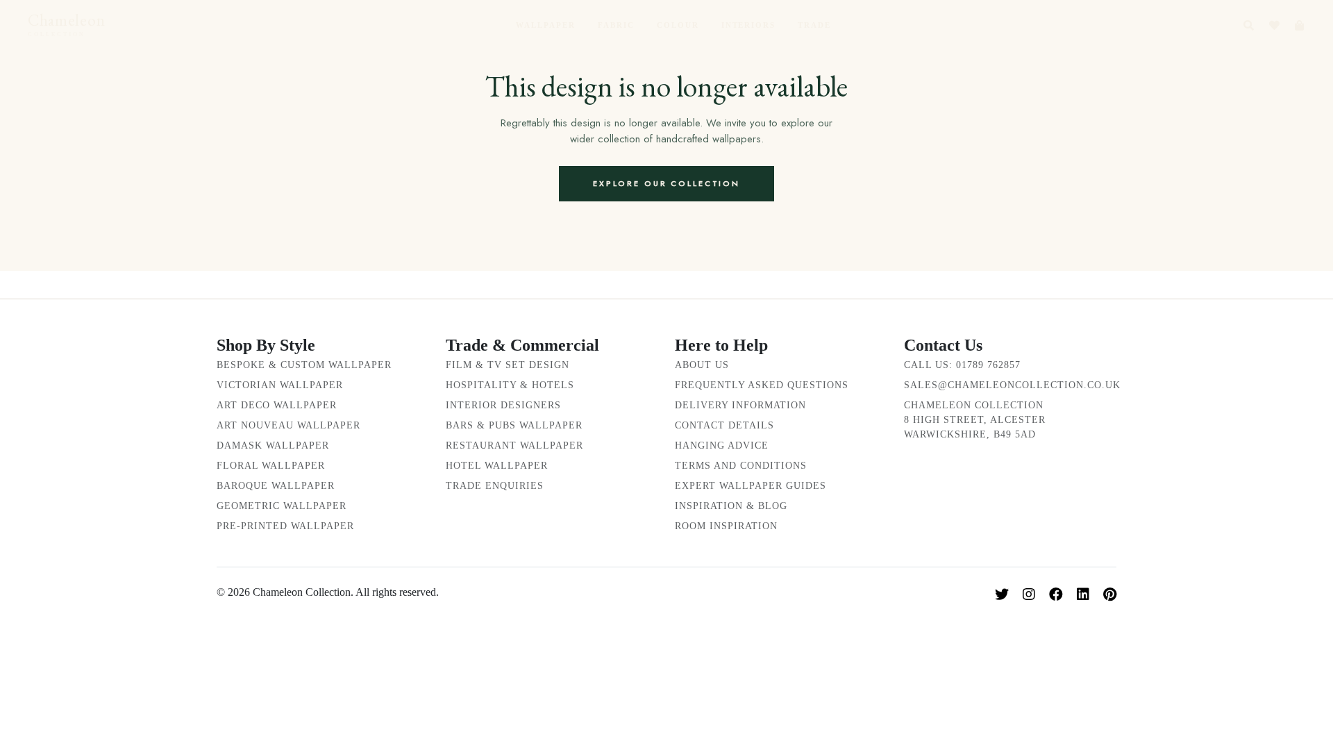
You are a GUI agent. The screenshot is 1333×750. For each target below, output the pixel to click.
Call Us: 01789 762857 (962, 365)
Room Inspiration (726, 526)
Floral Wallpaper (271, 465)
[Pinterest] (1109, 594)
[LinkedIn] (1083, 594)
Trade (814, 25)
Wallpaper (546, 25)
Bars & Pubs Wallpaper (514, 425)
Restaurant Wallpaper (514, 445)
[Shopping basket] (1299, 25)
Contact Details (724, 425)
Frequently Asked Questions (761, 385)
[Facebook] (1056, 594)
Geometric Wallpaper (281, 506)
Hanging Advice (722, 445)
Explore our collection (666, 183)
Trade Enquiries (495, 486)
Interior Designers (503, 405)
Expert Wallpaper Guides (750, 486)
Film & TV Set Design (507, 365)
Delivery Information (740, 405)
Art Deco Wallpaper (277, 405)
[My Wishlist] (1274, 25)
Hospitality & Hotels (510, 385)
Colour (678, 25)
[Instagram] (1029, 594)
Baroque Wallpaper (276, 486)
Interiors (748, 25)
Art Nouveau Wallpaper (288, 425)
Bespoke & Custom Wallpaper (304, 365)
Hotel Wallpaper (497, 465)
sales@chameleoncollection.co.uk (1012, 385)
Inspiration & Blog (731, 506)
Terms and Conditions (741, 465)
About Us (702, 365)
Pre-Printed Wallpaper (285, 526)
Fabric (616, 25)
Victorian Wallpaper (280, 385)
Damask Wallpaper (273, 445)
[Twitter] (1002, 594)
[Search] (1248, 25)
